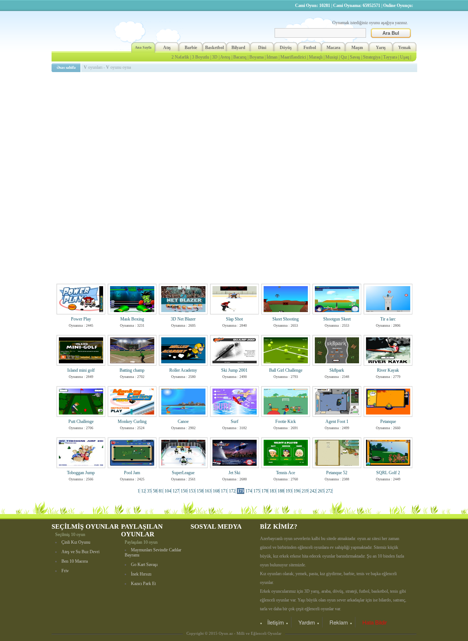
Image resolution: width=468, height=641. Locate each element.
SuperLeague (183, 472)
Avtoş (225, 57)
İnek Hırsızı (141, 574)
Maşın (357, 47)
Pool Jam (132, 472)
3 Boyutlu (200, 57)
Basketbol (214, 47)
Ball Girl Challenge (285, 370)
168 (216, 491)
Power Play (81, 319)
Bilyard (238, 47)
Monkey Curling (132, 421)
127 (176, 491)
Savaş (355, 57)
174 (248, 491)
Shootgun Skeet (337, 319)
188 (281, 491)
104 (168, 491)
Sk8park (336, 370)
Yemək (404, 47)
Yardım (306, 622)
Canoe (183, 421)
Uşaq (404, 57)
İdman (272, 57)
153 (192, 491)
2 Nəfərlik (180, 57)
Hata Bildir (374, 622)
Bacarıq (239, 57)
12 (143, 491)
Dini (262, 47)
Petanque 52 (336, 472)
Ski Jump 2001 (234, 370)
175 (256, 491)
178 (264, 491)
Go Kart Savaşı (144, 564)
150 (184, 491)
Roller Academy (183, 370)
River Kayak (388, 370)
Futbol (309, 47)
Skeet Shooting (285, 319)
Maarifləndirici (293, 57)
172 (232, 491)
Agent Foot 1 (336, 421)
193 (289, 491)
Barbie (191, 47)
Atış (167, 47)
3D (215, 57)
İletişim (275, 622)
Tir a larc (388, 319)
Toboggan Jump (81, 472)
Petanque (388, 421)
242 (313, 491)
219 (305, 491)
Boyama (256, 57)
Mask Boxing (132, 319)
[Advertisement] (235, 126)
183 (272, 491)
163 (208, 491)
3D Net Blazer (183, 319)
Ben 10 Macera (74, 561)
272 (329, 491)
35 (149, 491)
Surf (234, 421)
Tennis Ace (285, 472)
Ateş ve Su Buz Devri (80, 551)
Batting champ (132, 370)
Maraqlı (315, 57)
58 (155, 491)
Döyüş (286, 47)
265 (321, 491)
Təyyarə (390, 57)
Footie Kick (285, 421)
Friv (65, 570)
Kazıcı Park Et (143, 583)
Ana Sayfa (143, 47)
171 (224, 491)
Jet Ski (234, 472)
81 (161, 491)
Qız (344, 57)
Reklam (338, 622)
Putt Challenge (81, 421)
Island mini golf (81, 370)
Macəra (333, 47)
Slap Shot (234, 319)
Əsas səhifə (66, 67)
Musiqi (331, 57)
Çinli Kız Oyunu (75, 542)
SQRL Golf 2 (388, 472)
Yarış (381, 47)
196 (297, 491)
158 (200, 491)
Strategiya (371, 57)
